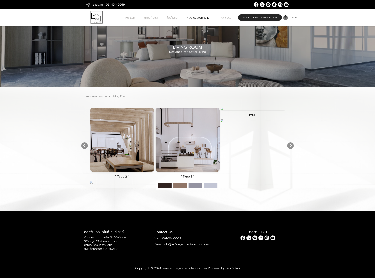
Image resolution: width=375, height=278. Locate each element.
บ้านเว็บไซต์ (233, 268)
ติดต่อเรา (226, 17)
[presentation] (84, 146)
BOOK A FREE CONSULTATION (260, 17)
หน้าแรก (130, 17)
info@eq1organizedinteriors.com (186, 244)
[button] (290, 17)
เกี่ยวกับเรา (151, 17)
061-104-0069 (115, 4)
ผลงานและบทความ (199, 17)
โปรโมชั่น (172, 17)
